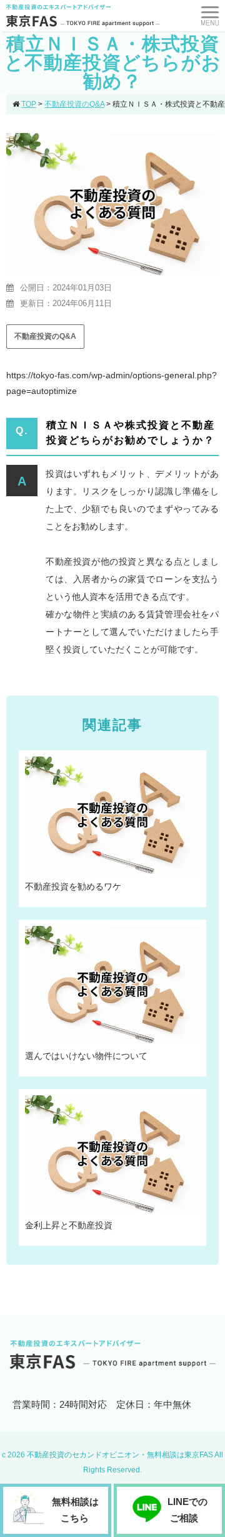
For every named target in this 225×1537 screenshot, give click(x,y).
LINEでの (188, 1509)
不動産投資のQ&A (45, 336)
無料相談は (75, 1509)
